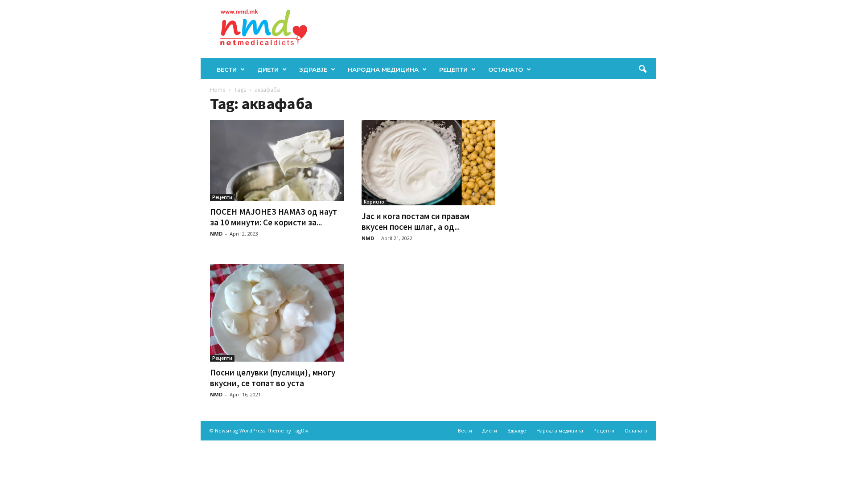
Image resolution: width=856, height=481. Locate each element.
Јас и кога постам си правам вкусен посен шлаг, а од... (415, 221)
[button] (642, 69)
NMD (216, 233)
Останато (505, 69)
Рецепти (453, 69)
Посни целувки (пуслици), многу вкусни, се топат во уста (272, 377)
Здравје (313, 69)
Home (218, 90)
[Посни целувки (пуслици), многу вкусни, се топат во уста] (277, 313)
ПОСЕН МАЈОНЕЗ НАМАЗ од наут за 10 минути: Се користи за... (273, 217)
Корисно (374, 202)
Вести (227, 69)
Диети (268, 69)
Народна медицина (383, 69)
